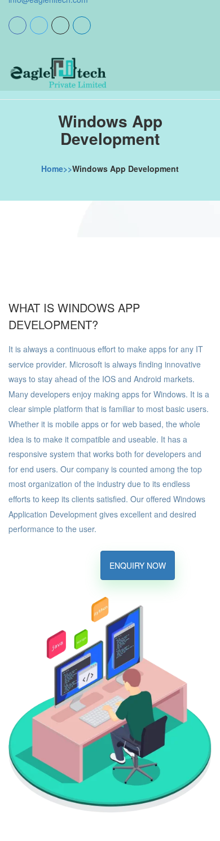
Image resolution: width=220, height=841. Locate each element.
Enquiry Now (137, 565)
